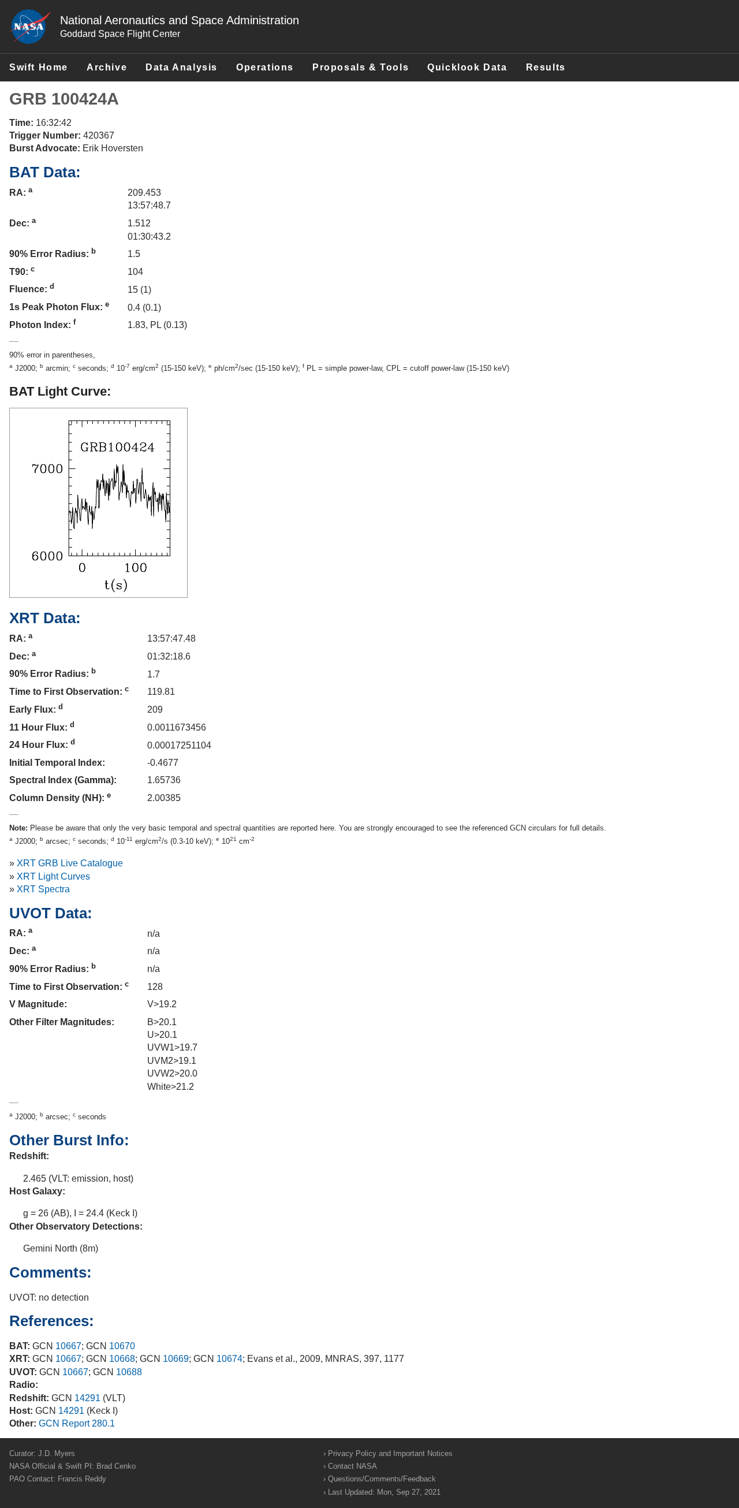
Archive (107, 67)
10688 (129, 1372)
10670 (122, 1346)
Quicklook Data (467, 67)
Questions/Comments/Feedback (382, 1479)
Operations (265, 67)
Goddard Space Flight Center (120, 34)
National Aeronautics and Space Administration (179, 20)
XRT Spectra (43, 889)
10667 (68, 1346)
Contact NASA (352, 1466)
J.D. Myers (56, 1453)
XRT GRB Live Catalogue (70, 863)
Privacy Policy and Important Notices (390, 1453)
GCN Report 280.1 (77, 1423)
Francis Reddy (82, 1479)
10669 (176, 1359)
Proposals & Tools (360, 67)
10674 (229, 1359)
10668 (122, 1359)
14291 (87, 1398)
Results (546, 67)
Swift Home (38, 67)
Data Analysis (181, 67)
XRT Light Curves (53, 876)
